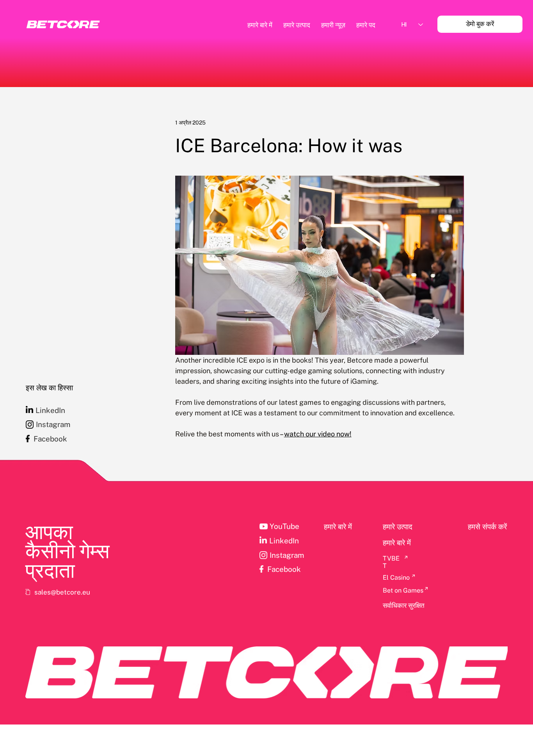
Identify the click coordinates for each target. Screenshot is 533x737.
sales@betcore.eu (62, 592)
